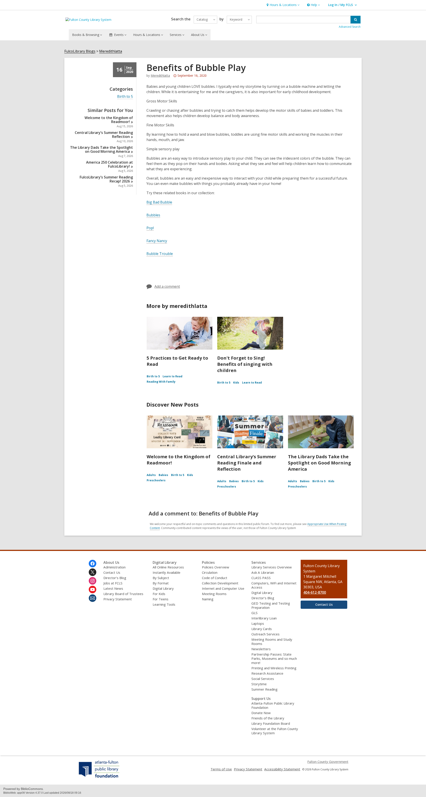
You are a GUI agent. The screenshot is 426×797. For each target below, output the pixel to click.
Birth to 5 (125, 96)
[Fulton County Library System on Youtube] (92, 589)
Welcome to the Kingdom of (109, 119)
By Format (161, 583)
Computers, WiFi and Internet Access (273, 585)
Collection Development (220, 583)
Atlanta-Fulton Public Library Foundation (272, 705)
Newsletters (261, 649)
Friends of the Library (267, 718)
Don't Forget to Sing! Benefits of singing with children (244, 364)
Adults (151, 475)
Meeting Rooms (214, 593)
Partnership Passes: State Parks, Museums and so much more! (274, 658)
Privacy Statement (117, 599)
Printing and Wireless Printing (273, 668)
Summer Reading (264, 689)
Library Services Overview (271, 567)
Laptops (257, 623)
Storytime (259, 684)
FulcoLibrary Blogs (79, 51)
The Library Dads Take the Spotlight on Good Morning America (319, 463)
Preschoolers (156, 480)
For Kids (159, 593)
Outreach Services (265, 634)
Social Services (262, 678)
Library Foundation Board (270, 723)
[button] (282, 5)
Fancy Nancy (156, 240)
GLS (254, 613)
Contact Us (111, 572)
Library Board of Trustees (123, 593)
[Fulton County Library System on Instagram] (92, 581)
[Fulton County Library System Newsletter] (92, 598)
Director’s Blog (114, 578)
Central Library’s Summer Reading (104, 134)
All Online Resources (168, 567)
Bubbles (153, 215)
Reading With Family (161, 382)
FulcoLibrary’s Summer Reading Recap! (106, 179)
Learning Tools (164, 604)
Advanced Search (350, 27)
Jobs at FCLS (112, 583)
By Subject (161, 578)
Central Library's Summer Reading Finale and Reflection (246, 463)
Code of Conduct (214, 578)
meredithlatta (160, 75)
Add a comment (167, 286)
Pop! (150, 227)
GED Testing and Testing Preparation (270, 605)
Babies (163, 475)
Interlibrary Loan (264, 618)
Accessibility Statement (282, 769)
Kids (236, 382)
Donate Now (261, 713)
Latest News (113, 588)
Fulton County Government (327, 761)
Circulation (209, 572)
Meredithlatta (110, 51)
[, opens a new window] (99, 777)
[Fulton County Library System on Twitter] (92, 572)
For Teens (160, 599)
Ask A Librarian (262, 572)
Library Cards (261, 629)
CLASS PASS (261, 578)
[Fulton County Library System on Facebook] (92, 563)
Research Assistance (267, 673)
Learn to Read (172, 376)
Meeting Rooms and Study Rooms (271, 641)
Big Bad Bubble (159, 202)
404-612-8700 (314, 592)
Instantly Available (166, 572)
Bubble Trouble (159, 253)
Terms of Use (221, 769)
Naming (207, 599)
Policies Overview (215, 567)
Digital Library (163, 588)
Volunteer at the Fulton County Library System (274, 731)
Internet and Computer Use (223, 588)
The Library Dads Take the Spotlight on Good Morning (101, 149)
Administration (114, 567)
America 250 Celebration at (109, 164)
